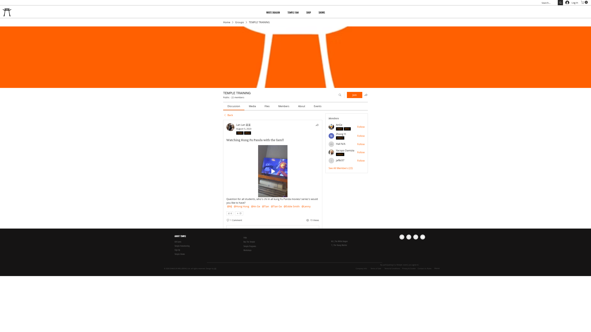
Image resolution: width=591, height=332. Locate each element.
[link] (233, 106)
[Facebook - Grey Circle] (408, 237)
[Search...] (560, 2)
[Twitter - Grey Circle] (401, 237)
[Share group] (366, 95)
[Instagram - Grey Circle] (415, 237)
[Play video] (272, 171)
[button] (585, 2)
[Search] (340, 95)
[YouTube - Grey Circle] (422, 237)
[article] (272, 192)
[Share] (317, 125)
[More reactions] (239, 213)
